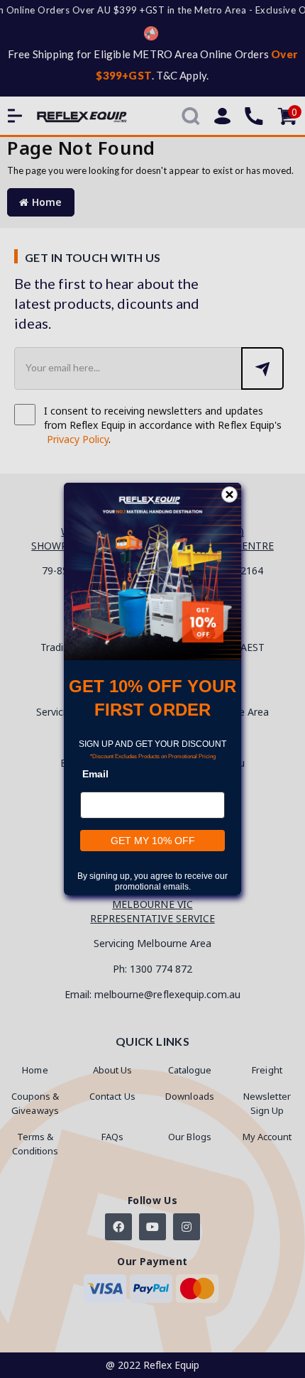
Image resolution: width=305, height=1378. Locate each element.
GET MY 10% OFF (153, 840)
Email (95, 774)
